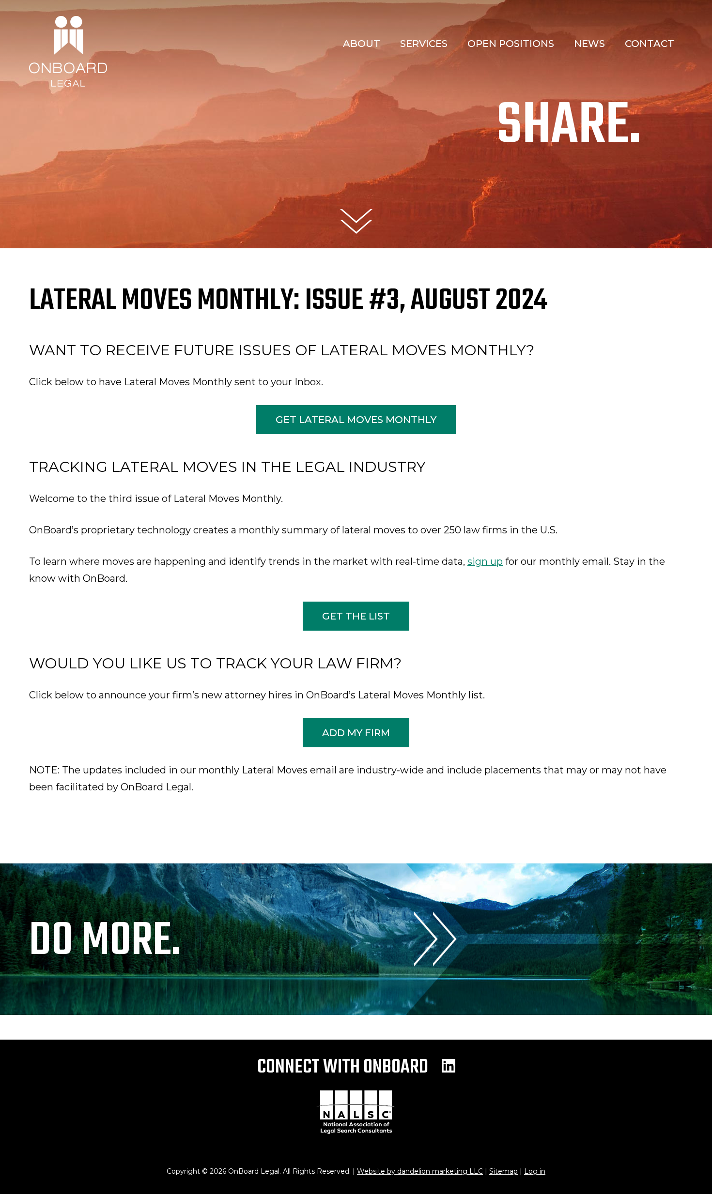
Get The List (356, 616)
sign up (485, 561)
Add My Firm (356, 733)
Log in (534, 1171)
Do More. (105, 942)
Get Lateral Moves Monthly (356, 419)
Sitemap (503, 1171)
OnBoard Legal (68, 51)
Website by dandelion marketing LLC (420, 1171)
